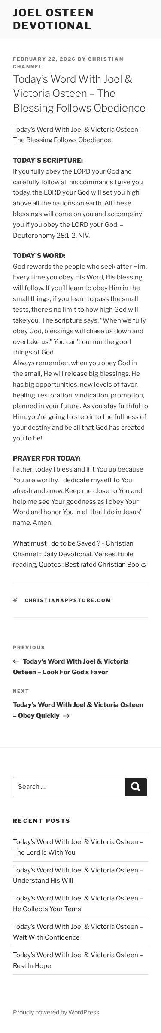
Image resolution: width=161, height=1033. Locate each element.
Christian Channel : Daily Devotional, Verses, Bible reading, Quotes (73, 554)
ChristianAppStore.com (68, 600)
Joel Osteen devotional (53, 19)
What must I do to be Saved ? (56, 543)
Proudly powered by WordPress (56, 1012)
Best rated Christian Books (105, 564)
